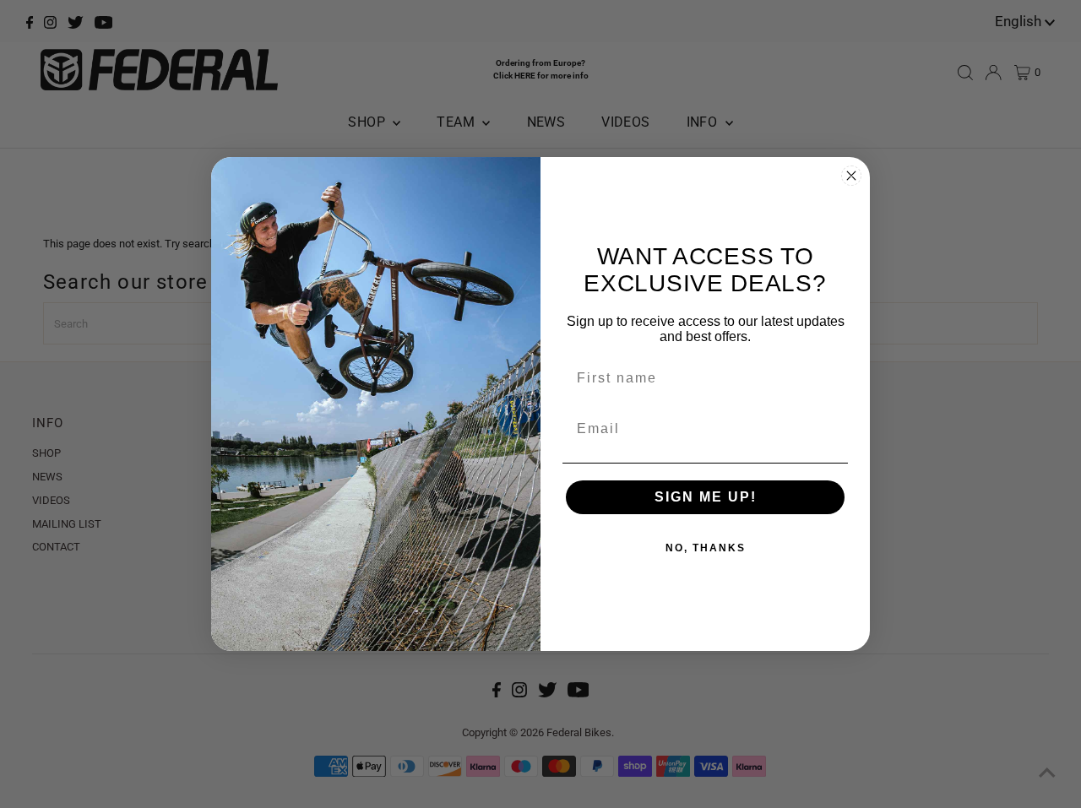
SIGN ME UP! (706, 497)
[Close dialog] (851, 175)
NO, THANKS (705, 548)
